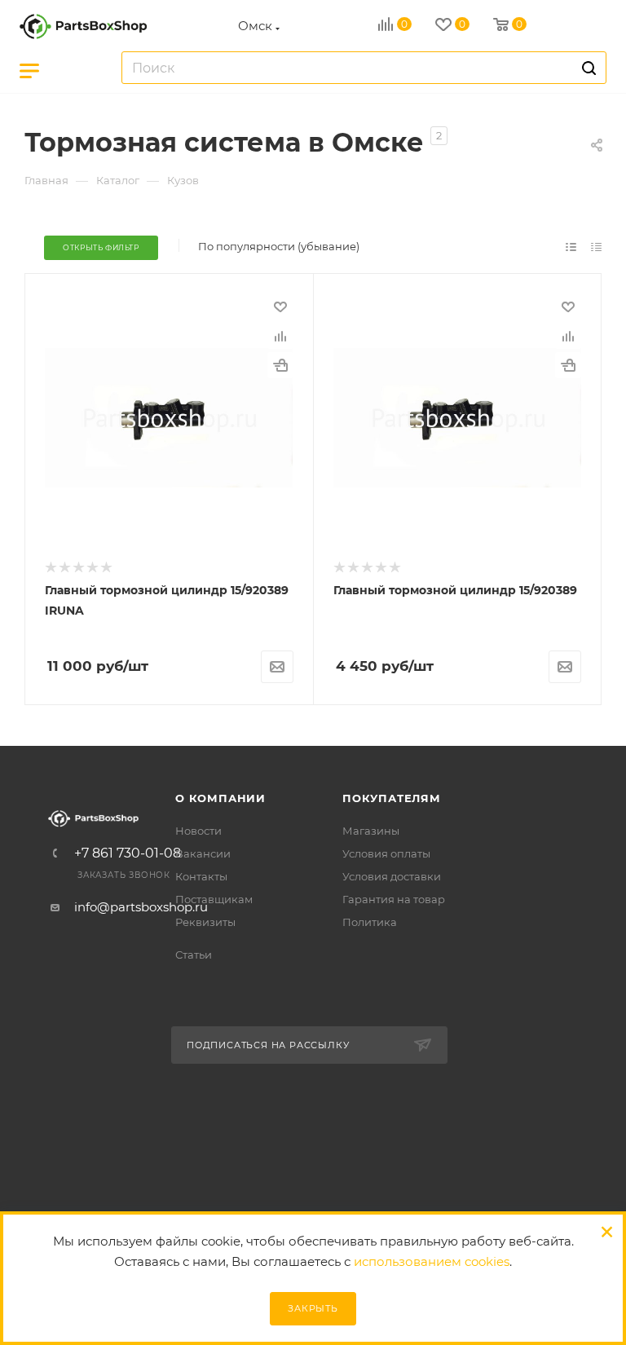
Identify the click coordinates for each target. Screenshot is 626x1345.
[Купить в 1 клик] (280, 365)
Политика (369, 921)
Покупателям (391, 798)
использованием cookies (431, 1261)
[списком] (571, 246)
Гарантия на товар (393, 899)
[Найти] (586, 67)
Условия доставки (391, 876)
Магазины (370, 830)
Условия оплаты (386, 853)
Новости (198, 830)
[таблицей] (596, 246)
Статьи (193, 954)
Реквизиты (205, 921)
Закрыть (313, 1308)
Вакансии (203, 853)
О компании (220, 798)
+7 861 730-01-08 (127, 853)
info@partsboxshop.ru (141, 907)
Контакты (201, 876)
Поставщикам (214, 899)
